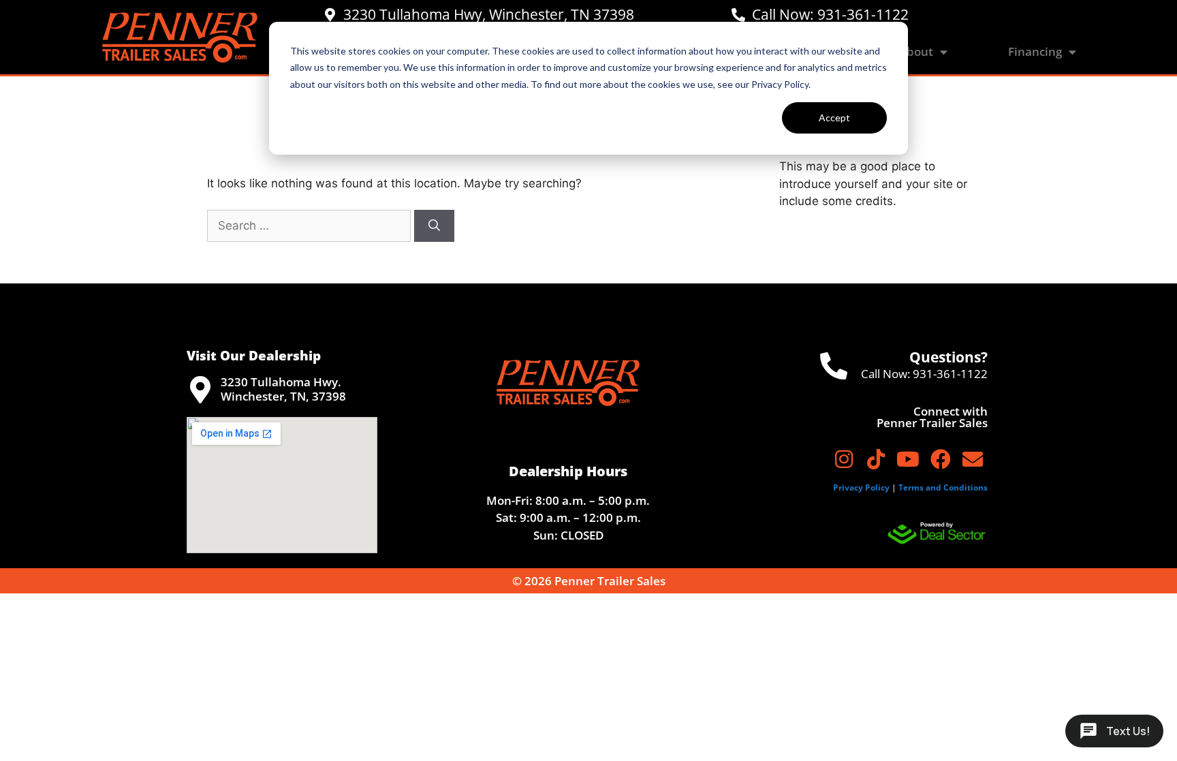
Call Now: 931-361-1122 (830, 14)
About (916, 51)
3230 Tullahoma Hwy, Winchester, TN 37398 (488, 14)
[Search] (434, 226)
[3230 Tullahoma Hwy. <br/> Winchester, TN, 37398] (200, 389)
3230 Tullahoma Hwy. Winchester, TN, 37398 (283, 388)
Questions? (948, 357)
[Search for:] (310, 225)
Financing (1035, 51)
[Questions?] (833, 365)
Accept (834, 117)
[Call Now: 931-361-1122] (738, 15)
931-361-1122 (950, 374)
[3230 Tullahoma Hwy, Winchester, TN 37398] (329, 15)
